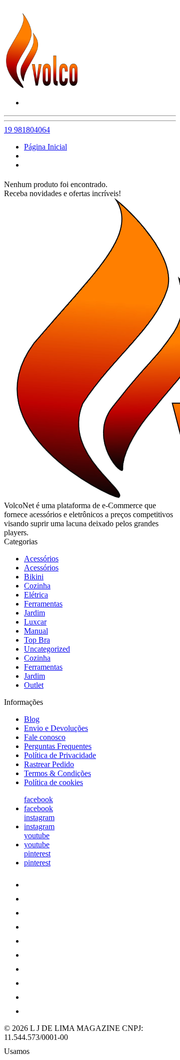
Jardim (34, 613)
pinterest (37, 853)
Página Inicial (45, 146)
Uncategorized (47, 649)
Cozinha (37, 585)
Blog (32, 719)
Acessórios (41, 558)
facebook (38, 799)
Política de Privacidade (60, 755)
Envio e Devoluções (56, 728)
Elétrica (36, 594)
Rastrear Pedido (49, 764)
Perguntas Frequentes (58, 746)
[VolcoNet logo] (41, 85)
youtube (37, 835)
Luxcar (35, 622)
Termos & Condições (57, 773)
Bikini (34, 576)
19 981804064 (27, 129)
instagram (39, 817)
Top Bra (37, 640)
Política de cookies (53, 782)
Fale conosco (45, 737)
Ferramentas (43, 603)
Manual (36, 631)
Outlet (34, 685)
